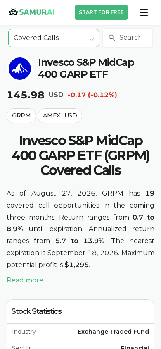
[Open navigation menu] (144, 12)
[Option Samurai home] (31, 11)
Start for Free (101, 12)
